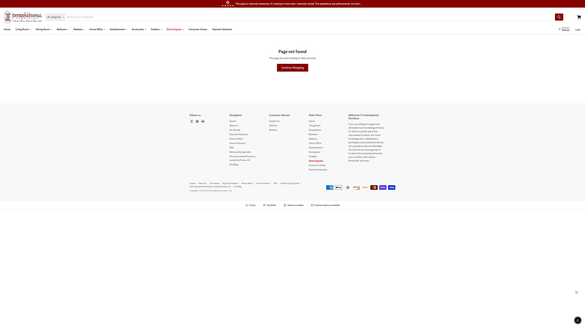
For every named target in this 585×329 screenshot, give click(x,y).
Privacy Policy (236, 138)
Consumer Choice (198, 29)
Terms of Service (237, 143)
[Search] (559, 17)
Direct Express (174, 29)
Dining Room (43, 29)
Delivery (273, 125)
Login (577, 29)
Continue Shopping (292, 67)
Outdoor (155, 29)
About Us (233, 125)
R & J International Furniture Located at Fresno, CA (210, 186)
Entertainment (117, 29)
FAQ (231, 147)
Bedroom (62, 29)
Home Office (96, 29)
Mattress (78, 29)
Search (232, 121)
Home (7, 29)
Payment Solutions (222, 29)
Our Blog (233, 164)
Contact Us (274, 121)
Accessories (138, 29)
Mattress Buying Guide (240, 152)
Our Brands (234, 130)
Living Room (22, 29)
